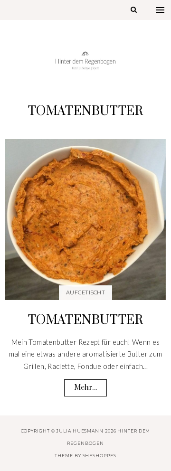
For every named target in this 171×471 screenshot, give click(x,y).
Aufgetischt (85, 292)
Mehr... (85, 387)
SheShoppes (99, 455)
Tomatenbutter (85, 320)
